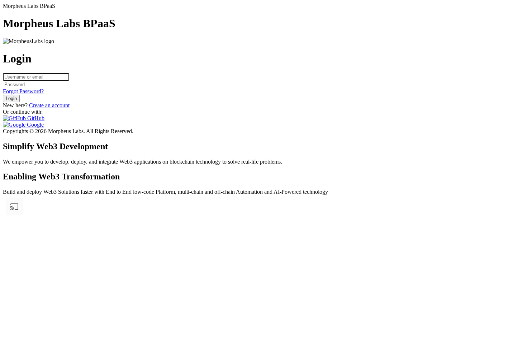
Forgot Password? (23, 91)
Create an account (49, 105)
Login (11, 98)
